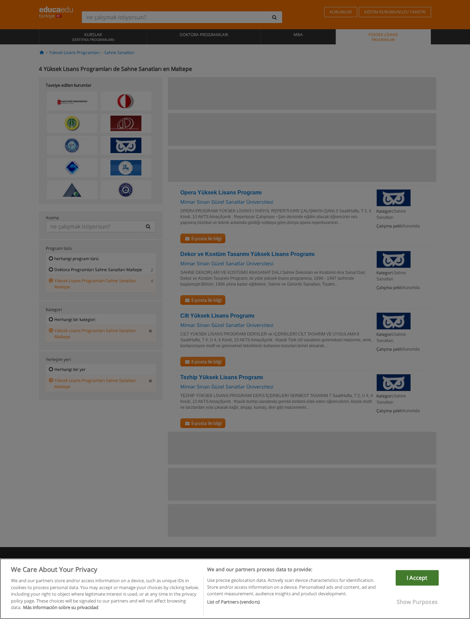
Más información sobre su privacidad (60, 607)
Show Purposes (417, 602)
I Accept (417, 577)
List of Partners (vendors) (233, 602)
